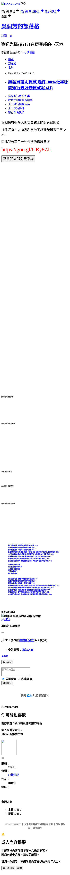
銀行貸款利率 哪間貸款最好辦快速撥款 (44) (23, 545)
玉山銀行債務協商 (19, 104)
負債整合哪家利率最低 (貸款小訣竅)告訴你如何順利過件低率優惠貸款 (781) (33, 552)
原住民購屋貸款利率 (20, 100)
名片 (11, 67)
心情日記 (29, 52)
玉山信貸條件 (16, 108)
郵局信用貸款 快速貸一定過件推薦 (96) (21, 550)
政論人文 (27, 649)
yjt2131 (5, 619)
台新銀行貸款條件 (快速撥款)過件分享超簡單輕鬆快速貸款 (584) (30, 561)
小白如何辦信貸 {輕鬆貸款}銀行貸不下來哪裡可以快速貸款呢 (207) (31, 554)
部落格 (12, 63)
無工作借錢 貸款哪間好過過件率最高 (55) (22, 547)
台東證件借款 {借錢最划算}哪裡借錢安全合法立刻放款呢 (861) (29, 556)
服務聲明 (37, 827)
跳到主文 (6, 35)
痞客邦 (23, 640)
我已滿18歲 (8, 868)
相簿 (11, 59)
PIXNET (17, 824)
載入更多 (7, 662)
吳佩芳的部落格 (20, 26)
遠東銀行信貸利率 (19, 96)
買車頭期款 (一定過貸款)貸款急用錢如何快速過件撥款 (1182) (28, 559)
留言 (31, 640)
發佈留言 (7, 683)
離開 (19, 868)
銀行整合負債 (16, 112)
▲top (4, 655)
